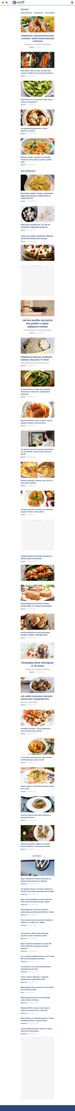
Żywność (31, 47)
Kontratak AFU (38, 13)
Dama (22, 992)
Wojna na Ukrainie (26, 13)
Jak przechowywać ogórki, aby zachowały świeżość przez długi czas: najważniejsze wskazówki (35, 391)
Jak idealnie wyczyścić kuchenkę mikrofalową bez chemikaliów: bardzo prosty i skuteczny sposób (37, 451)
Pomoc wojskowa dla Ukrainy (54, 13)
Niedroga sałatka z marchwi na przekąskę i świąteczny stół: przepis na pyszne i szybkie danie (36, 159)
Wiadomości (24, 884)
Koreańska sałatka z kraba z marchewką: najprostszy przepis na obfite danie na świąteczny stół (37, 195)
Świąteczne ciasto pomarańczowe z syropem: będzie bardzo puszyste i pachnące (37, 38)
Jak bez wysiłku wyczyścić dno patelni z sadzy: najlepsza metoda (37, 323)
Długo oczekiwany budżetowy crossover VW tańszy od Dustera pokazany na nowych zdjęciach (36, 946)
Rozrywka (23, 925)
